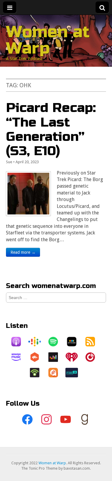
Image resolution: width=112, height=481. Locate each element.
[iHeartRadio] (74, 357)
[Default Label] (65, 419)
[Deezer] (56, 357)
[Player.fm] (93, 357)
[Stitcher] (74, 341)
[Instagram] (46, 419)
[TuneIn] (74, 372)
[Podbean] (37, 372)
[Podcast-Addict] (56, 372)
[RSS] (93, 341)
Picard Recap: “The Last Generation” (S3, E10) (51, 129)
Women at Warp (48, 40)
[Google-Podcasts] (37, 341)
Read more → (23, 252)
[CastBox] (37, 357)
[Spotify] (56, 341)
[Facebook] (27, 419)
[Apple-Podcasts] (19, 341)
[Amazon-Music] (19, 357)
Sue (9, 162)
